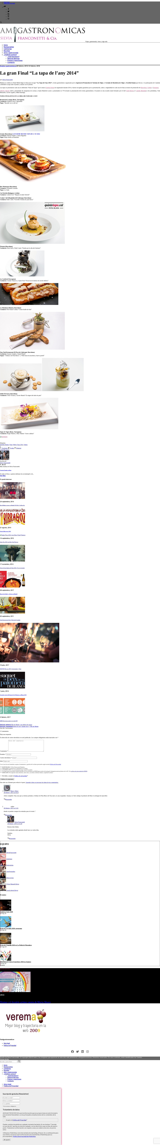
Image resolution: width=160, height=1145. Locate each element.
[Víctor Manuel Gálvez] (3, 884)
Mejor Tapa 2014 (18, 444)
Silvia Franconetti (7, 79)
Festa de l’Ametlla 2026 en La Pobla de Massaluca (16, 945)
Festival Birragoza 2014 (5, 531)
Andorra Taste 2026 (6, 912)
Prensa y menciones (14, 1079)
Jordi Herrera (130, 91)
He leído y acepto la (15, 776)
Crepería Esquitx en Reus (5, 470)
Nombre (3, 754)
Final (10, 444)
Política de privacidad (20, 776)
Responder (9, 799)
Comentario (4, 751)
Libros (2, 995)
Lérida (149, 87)
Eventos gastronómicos (8, 66)
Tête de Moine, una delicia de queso (16, 724)
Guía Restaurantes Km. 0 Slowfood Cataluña (10, 620)
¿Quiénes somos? (10, 1074)
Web (1, 761)
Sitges (26, 444)
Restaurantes (8, 1067)
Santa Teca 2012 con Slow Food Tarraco (9, 542)
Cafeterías (7, 1069)
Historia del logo (13, 1077)
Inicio (5, 1065)
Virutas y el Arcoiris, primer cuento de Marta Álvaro (25, 1002)
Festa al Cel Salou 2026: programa (11, 928)
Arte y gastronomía (10, 1072)
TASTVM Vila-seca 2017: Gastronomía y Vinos (10, 668)
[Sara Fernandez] (3, 871)
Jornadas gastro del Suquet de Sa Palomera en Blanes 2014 (13, 694)
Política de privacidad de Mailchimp (24, 1136)
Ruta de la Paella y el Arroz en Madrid (8, 594)
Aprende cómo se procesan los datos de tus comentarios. (42, 782)
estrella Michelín (141, 91)
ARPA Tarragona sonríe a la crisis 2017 (9, 720)
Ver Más (3, 476)
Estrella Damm (50, 87)
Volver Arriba (4, 1059)
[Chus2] (3, 859)
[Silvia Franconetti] (3, 852)
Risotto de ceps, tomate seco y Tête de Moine (19, 726)
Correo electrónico (6, 758)
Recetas (6, 1070)
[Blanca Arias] (3, 878)
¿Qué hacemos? (12, 1076)
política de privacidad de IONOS (79, 771)
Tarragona (156, 87)
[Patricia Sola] (3, 865)
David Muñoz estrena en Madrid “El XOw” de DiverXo (12, 505)
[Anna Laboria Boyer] (3, 890)
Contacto (10, 1081)
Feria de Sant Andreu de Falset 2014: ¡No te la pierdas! (12, 568)
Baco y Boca (14, 791)
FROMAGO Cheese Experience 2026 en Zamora (15, 962)
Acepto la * (16, 1120)
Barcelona (144, 87)
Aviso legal (6, 2)
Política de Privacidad (9, 3)
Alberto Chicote (4, 91)
